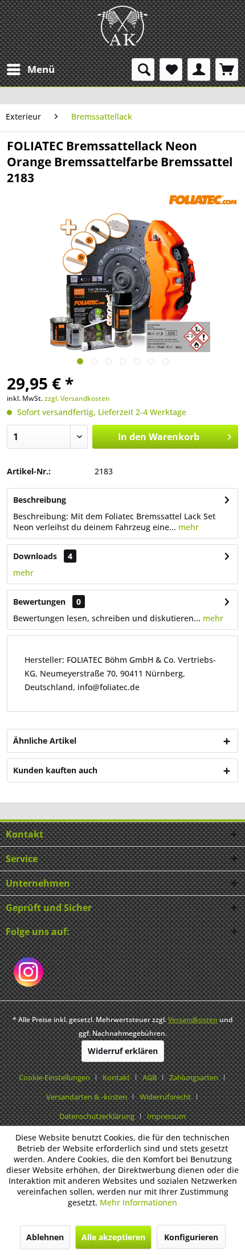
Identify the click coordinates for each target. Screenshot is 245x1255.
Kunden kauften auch (55, 770)
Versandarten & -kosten (86, 1097)
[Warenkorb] (226, 69)
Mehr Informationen (138, 1202)
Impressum (166, 1116)
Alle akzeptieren (113, 1237)
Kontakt (116, 1077)
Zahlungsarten (193, 1077)
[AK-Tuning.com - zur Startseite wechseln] (122, 26)
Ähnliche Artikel (44, 740)
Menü (41, 69)
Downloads (35, 556)
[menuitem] (30, 69)
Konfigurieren (191, 1237)
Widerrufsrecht (165, 1097)
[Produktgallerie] (80, 361)
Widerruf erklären (123, 1050)
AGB (149, 1077)
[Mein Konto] (198, 69)
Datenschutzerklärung (96, 1116)
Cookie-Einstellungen (54, 1077)
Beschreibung (39, 499)
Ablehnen (45, 1237)
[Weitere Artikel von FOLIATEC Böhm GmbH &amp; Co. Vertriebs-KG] (203, 196)
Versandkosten (193, 1019)
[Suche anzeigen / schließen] (143, 69)
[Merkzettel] (171, 69)
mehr (187, 527)
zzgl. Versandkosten (77, 398)
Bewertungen (39, 601)
